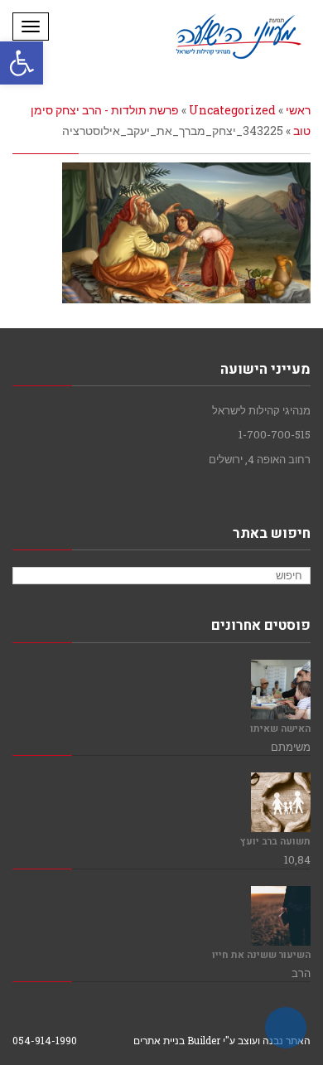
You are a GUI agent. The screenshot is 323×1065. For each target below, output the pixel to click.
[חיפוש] (26, 576)
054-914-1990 (44, 1040)
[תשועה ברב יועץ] (281, 802)
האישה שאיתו (280, 729)
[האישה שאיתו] (281, 689)
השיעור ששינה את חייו (261, 955)
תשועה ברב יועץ (275, 842)
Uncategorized (232, 110)
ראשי (298, 110)
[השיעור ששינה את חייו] (281, 916)
